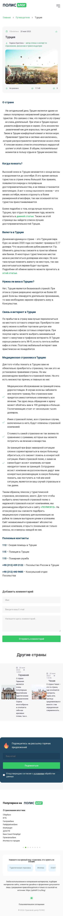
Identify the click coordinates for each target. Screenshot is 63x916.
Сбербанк (7, 815)
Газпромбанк (8, 821)
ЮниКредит (7, 828)
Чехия (52, 680)
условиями (39, 773)
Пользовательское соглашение (31, 904)
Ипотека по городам (11, 841)
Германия (23, 675)
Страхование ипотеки (14, 810)
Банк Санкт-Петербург (12, 834)
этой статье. (9, 273)
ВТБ (4, 818)
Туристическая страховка (20, 868)
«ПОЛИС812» (48, 507)
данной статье (25, 216)
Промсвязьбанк (9, 838)
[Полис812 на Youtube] (32, 898)
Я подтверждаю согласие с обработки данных (30, 775)
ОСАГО (54, 868)
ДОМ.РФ (6, 831)
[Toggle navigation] (58, 6)
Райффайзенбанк (10, 825)
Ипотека (40, 868)
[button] (23, 847)
